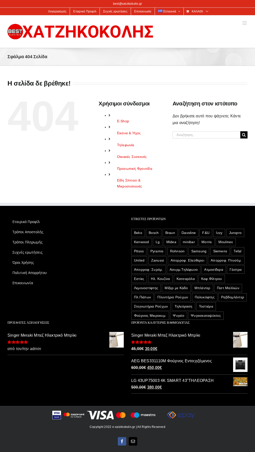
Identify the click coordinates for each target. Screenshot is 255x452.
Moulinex (225, 242)
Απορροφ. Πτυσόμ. (226, 260)
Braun (170, 233)
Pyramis (157, 251)
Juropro (235, 233)
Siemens (220, 251)
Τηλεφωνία (125, 145)
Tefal (237, 251)
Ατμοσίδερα (213, 269)
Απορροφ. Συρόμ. (148, 269)
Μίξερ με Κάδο (176, 288)
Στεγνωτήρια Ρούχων (151, 306)
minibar (189, 242)
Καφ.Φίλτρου (211, 279)
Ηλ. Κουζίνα (160, 279)
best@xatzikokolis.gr (127, 3)
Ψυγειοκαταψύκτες (206, 315)
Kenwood (141, 242)
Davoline (189, 233)
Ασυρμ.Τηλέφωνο (184, 269)
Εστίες (139, 279)
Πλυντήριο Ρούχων (172, 297)
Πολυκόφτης (205, 297)
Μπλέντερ (202, 288)
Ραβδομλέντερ (232, 297)
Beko (138, 233)
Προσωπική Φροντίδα (134, 169)
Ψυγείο (178, 315)
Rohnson (177, 251)
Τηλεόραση (183, 306)
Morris (206, 242)
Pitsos (139, 251)
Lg (158, 242)
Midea (171, 242)
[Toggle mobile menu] (245, 23)
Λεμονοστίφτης (146, 288)
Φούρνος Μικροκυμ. (150, 315)
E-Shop (123, 121)
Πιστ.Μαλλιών (228, 288)
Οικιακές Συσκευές (132, 157)
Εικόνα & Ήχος (129, 133)
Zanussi (157, 260)
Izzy (219, 233)
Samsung (199, 251)
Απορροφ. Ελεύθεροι (187, 260)
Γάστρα (236, 269)
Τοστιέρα (206, 306)
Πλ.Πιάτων (142, 297)
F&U (205, 233)
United (139, 260)
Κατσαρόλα (186, 279)
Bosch (154, 233)
